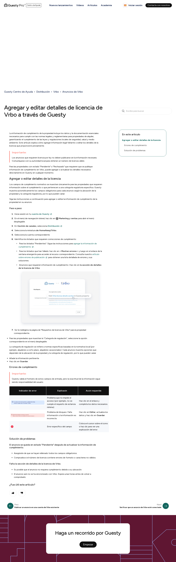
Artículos (92, 5)
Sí (13, 493)
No (22, 493)
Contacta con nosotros (159, 5)
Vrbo (56, 91)
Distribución (43, 91)
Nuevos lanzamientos (61, 5)
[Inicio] (15, 5)
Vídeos (80, 5)
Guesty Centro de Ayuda (18, 91)
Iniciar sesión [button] (135, 5)
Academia (106, 5)
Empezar (88, 544)
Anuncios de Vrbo (72, 91)
